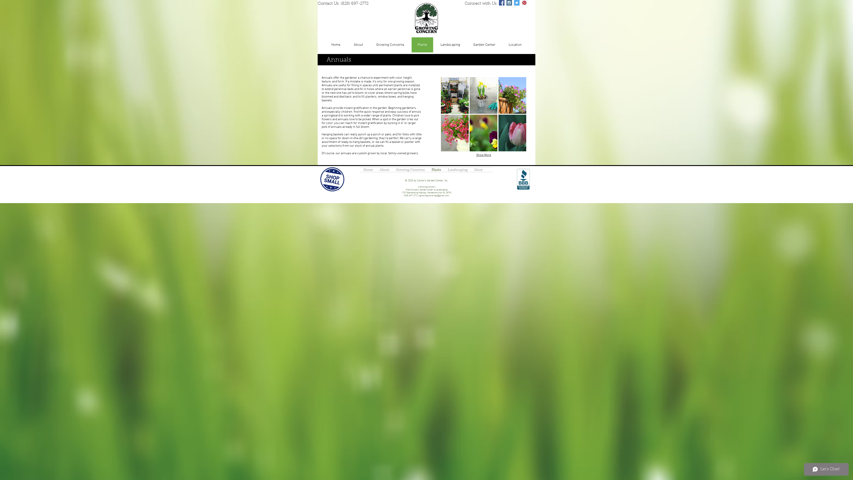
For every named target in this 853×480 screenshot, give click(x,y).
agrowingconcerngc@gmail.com (434, 195)
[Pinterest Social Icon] (524, 3)
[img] (455, 95)
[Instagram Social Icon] (509, 3)
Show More (483, 155)
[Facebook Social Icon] (501, 3)
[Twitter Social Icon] (517, 3)
